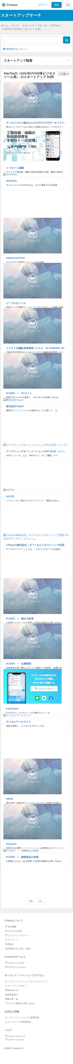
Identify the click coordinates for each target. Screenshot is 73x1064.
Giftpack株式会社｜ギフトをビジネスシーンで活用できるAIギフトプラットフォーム (36, 545)
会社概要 (11, 926)
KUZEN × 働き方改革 (20, 618)
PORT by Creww (16, 967)
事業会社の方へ (12, 990)
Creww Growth (15, 962)
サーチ (15, 25)
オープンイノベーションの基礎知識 (22, 1017)
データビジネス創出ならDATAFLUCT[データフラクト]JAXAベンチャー (36, 122)
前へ (31, 901)
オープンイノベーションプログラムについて (26, 981)
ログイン (43, 4)
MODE (10, 496)
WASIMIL (11, 180)
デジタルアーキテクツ (18, 721)
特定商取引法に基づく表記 (18, 948)
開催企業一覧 (11, 999)
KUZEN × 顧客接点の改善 (22, 857)
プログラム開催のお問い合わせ (20, 1003)
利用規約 (9, 944)
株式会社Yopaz (15, 406)
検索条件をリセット (16, 49)
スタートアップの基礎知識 (18, 1022)
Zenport (11, 843)
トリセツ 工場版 (15, 167)
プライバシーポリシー (18, 935)
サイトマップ (11, 939)
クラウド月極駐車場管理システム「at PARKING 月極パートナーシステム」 (36, 348)
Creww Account (16, 1036)
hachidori (12, 708)
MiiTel (9, 798)
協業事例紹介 (11, 994)
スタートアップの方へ (15, 985)
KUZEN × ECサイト (19, 393)
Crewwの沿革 (14, 931)
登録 (56, 4)
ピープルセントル (16, 303)
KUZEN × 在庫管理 (18, 663)
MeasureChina (15, 258)
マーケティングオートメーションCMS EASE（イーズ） (36, 451)
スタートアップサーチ (34, 25)
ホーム (4, 25)
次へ (41, 901)
